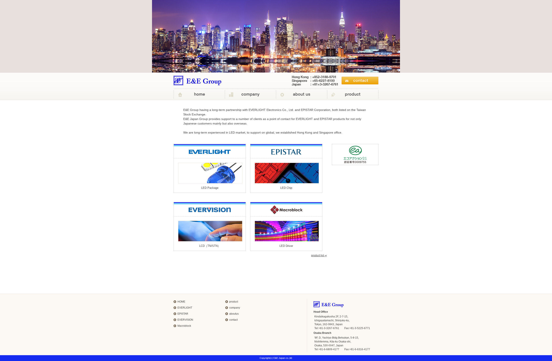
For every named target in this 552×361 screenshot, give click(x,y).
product (233, 301)
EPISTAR (182, 313)
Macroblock (184, 325)
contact (233, 319)
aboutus (234, 313)
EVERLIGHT (184, 307)
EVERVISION (185, 319)
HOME (181, 301)
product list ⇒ (319, 255)
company (234, 307)
